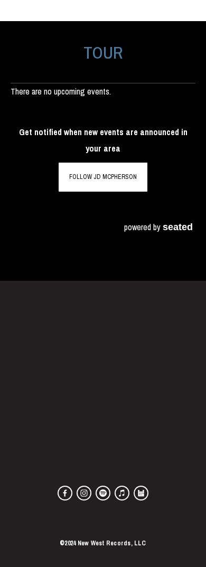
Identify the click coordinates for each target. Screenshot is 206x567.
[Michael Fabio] (103, 493)
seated (178, 226)
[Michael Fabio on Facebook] (65, 493)
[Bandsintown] (141, 493)
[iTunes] (122, 493)
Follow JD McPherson (103, 177)
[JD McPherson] (84, 493)
